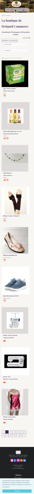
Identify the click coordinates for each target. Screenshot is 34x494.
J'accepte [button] (17, 491)
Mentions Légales (18, 465)
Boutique (8, 15)
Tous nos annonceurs (18, 468)
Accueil (3, 15)
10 (14, 435)
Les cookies (18, 467)
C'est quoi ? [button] (6, 486)
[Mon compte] (15, 10)
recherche (26, 38)
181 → (23, 435)
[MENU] (23, 10)
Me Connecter (18, 477)
